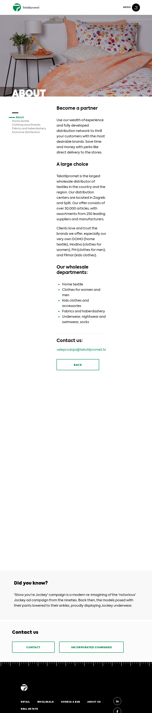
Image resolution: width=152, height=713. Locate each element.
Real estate (29, 709)
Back (78, 365)
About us (94, 702)
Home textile (20, 121)
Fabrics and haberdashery (29, 128)
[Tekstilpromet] (24, 691)
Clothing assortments (26, 125)
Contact (33, 647)
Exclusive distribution (26, 132)
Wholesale (45, 702)
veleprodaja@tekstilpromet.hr (81, 349)
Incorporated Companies (91, 647)
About (20, 117)
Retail (25, 702)
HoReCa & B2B (70, 702)
